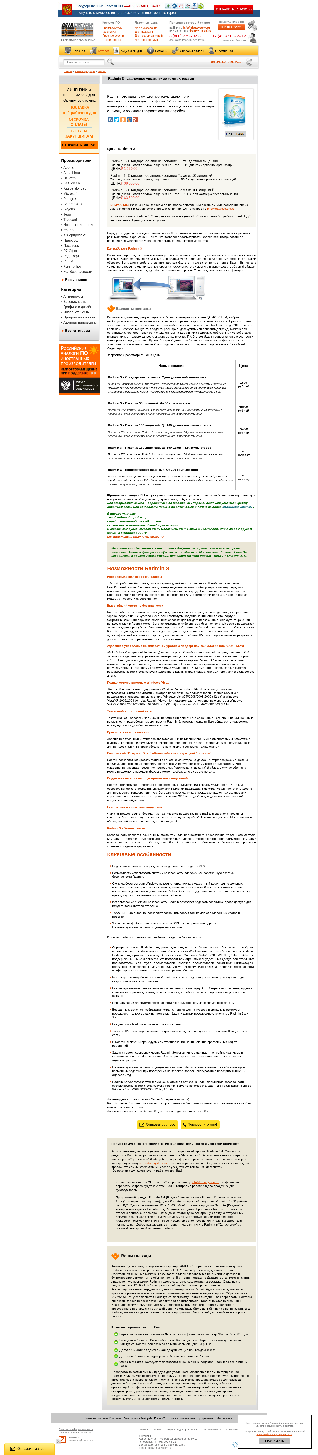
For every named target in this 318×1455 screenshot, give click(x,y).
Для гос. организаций (149, 35)
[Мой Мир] (129, 119)
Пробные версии (113, 35)
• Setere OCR (71, 204)
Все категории (77, 331)
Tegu (67, 214)
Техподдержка (111, 39)
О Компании (224, 51)
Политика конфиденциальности (76, 1429)
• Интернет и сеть (75, 312)
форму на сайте (200, 30)
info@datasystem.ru (196, 27)
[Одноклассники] (123, 119)
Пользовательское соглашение (76, 1432)
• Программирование (78, 317)
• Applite (67, 167)
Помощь (161, 51)
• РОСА (67, 261)
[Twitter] (116, 119)
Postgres (70, 199)
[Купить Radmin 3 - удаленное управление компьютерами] (235, 127)
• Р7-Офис (69, 251)
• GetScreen (70, 183)
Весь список (76, 280)
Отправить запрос (160, 1124)
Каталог (103, 51)
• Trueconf (69, 219)
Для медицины (144, 31)
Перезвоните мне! (202, 1124)
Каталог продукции (85, 71)
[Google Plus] (135, 119)
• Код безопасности (76, 271)
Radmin (102, 71)
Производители (112, 27)
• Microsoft (69, 193)
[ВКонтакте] (110, 119)
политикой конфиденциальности (274, 1434)
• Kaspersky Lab (73, 188)
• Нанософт (70, 240)
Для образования (146, 27)
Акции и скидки (131, 51)
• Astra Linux (71, 173)
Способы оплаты (192, 51)
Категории (109, 31)
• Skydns (68, 209)
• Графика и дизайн (76, 307)
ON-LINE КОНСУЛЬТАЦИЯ (227, 61)
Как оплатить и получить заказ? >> (135, 536)
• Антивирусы (72, 296)
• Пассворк (70, 245)
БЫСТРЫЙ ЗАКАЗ (231, 27)
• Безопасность (73, 302)
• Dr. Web (68, 178)
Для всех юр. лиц (146, 39)
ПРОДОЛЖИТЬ (274, 1440)
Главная (79, 51)
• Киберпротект (73, 235)
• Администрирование (79, 322)
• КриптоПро (71, 266)
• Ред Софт (70, 256)
